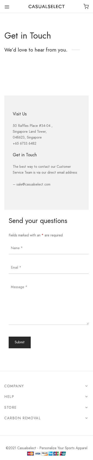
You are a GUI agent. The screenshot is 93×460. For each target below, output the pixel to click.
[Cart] (86, 6)
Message (19, 286)
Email (16, 267)
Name (17, 247)
